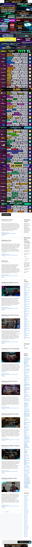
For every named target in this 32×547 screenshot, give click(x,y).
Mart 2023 (25, 532)
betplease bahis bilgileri (5, 471)
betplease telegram (26, 445)
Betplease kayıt (27, 413)
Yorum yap (3, 235)
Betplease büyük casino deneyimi (11, 233)
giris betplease (26, 477)
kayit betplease (27, 482)
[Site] (16, 55)
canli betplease (26, 473)
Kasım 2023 (26, 521)
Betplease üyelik (26, 470)
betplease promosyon (26, 434)
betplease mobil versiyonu (26, 426)
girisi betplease (18, 439)
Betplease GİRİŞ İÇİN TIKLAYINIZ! (16, 32)
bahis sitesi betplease (27, 358)
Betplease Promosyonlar (5, 232)
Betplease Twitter (26, 452)
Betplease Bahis (26, 362)
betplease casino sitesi (26, 381)
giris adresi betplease (26, 476)
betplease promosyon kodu (26, 436)
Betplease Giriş (6, 240)
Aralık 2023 (26, 520)
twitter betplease (26, 484)
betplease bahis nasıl (5, 341)
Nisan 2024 (26, 515)
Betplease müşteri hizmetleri (26, 427)
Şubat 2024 (26, 517)
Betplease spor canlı (4, 234)
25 (5, 511)
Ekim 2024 (25, 507)
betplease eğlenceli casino (5, 439)
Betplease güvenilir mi (27, 401)
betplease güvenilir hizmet (11, 341)
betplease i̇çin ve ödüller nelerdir (26, 412)
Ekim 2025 (25, 496)
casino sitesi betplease (26, 475)
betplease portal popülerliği (13, 374)
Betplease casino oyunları (27, 378)
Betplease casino (26, 375)
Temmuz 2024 (26, 511)
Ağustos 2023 (26, 525)
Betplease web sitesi (26, 456)
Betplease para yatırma (26, 431)
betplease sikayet (27, 437)
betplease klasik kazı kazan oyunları (26, 416)
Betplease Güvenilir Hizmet (10, 315)
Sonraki (7, 511)
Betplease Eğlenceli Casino (10, 414)
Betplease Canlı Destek (26, 373)
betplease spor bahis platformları (26, 442)
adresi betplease (26, 357)
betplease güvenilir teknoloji (27, 402)
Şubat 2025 (26, 501)
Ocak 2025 (25, 503)
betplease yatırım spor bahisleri (26, 459)
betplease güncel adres (27, 397)
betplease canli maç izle (27, 369)
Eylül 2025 (25, 497)
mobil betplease (27, 483)
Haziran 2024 (26, 512)
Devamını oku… (11, 230)
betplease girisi (11, 471)
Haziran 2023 (26, 528)
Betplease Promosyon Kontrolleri (25, 319)
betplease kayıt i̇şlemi (26, 414)
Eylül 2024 (25, 508)
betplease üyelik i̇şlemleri (26, 471)
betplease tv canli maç (26, 448)
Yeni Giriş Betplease (27, 487)
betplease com (26, 382)
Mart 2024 (25, 516)
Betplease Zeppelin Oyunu (10, 282)
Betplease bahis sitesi (26, 367)
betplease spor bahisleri (27, 441)
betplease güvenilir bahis (26, 399)
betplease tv (26, 446)
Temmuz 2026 (26, 495)
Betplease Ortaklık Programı (10, 445)
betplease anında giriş (5, 308)
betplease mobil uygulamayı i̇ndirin (27, 424)
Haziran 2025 (26, 499)
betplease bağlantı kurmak (26, 368)
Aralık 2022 (26, 536)
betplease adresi (4, 233)
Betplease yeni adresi (27, 463)
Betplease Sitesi (27, 438)
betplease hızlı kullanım (13, 439)
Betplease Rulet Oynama (9, 381)
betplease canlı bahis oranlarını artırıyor (27, 370)
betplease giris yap (27, 387)
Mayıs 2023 (26, 529)
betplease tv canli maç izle (26, 450)
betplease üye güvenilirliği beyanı (26, 468)
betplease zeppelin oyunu (11, 308)
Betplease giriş (26, 389)
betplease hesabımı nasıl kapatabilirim (26, 406)
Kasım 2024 (26, 505)
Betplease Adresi (7, 220)
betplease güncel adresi (27, 398)
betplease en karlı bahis (26, 383)
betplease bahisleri (26, 364)
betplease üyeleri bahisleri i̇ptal (27, 469)
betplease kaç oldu (27, 415)
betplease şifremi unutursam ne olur (27, 472)
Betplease (5, 261)
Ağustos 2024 (26, 509)
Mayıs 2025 (26, 500)
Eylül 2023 (25, 524)
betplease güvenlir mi (26, 404)
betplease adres (27, 359)
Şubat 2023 (26, 533)
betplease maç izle (26, 421)
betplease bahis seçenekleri (27, 365)
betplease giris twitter (26, 386)
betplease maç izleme (27, 423)
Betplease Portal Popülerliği (10, 348)
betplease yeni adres (26, 461)
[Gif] (16, 89)
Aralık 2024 (26, 504)
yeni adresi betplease (26, 486)
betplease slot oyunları (26, 439)
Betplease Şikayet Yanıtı (9, 478)
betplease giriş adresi (26, 392)
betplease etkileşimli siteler (5, 374)
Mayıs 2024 (26, 513)
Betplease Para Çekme (26, 433)
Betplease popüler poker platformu (9, 275)
